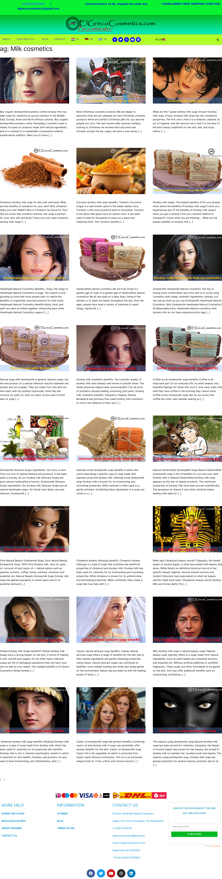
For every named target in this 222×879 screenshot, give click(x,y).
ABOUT (6, 39)
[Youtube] (132, 39)
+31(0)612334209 (122, 828)
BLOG (45, 39)
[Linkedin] (138, 39)
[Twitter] (120, 39)
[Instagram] (126, 39)
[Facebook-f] (114, 39)
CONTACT (60, 39)
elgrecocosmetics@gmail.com (38, 8)
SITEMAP (62, 813)
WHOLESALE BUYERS (14, 821)
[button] (26, 39)
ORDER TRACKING (12, 828)
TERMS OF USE (65, 828)
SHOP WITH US (25, 39)
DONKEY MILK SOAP (13, 813)
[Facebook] (91, 873)
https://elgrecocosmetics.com (129, 843)
